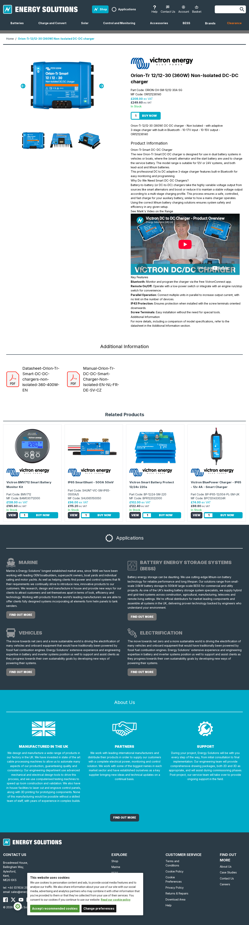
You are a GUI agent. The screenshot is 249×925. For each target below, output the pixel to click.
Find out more (20, 614)
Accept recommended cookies (55, 908)
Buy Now (149, 116)
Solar (86, 25)
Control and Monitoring (120, 25)
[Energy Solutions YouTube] (21, 899)
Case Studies (228, 872)
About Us (225, 866)
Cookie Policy (174, 871)
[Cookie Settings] (18, 906)
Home (10, 38)
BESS (188, 25)
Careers (225, 884)
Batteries (19, 25)
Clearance (234, 23)
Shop (114, 861)
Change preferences (98, 908)
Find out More (124, 817)
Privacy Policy (175, 887)
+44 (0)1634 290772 (21, 887)
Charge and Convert (53, 25)
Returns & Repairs (177, 893)
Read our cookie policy (115, 899)
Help (169, 905)
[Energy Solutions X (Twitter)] (13, 899)
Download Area (175, 899)
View (12, 515)
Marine (115, 867)
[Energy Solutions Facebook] (5, 899)
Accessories (160, 25)
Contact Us (227, 878)
